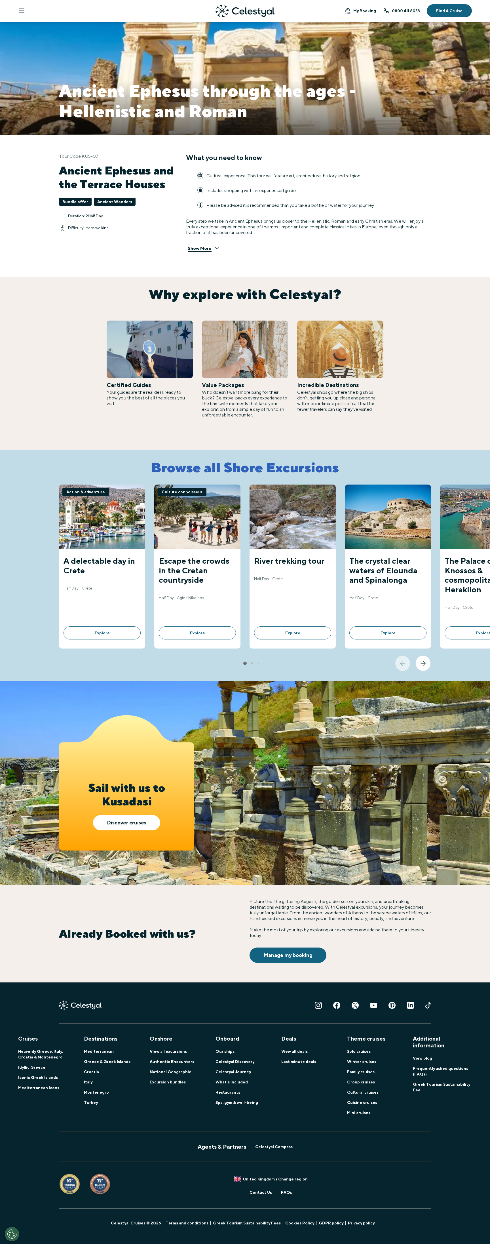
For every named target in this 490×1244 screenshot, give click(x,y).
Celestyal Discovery (235, 1061)
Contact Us (261, 1192)
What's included (232, 1082)
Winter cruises (361, 1061)
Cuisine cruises (362, 1102)
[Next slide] (423, 663)
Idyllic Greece (31, 1067)
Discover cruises (126, 823)
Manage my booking (287, 955)
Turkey (91, 1102)
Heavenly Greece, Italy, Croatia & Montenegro (40, 1054)
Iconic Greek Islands (38, 1077)
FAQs (286, 1192)
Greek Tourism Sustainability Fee (441, 1087)
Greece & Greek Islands (107, 1061)
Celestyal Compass (274, 1146)
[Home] (245, 11)
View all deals (294, 1051)
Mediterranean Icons (38, 1087)
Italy (88, 1082)
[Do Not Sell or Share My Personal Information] (12, 1234)
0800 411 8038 (406, 11)
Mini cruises (358, 1112)
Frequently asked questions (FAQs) (440, 1071)
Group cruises (361, 1082)
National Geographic (170, 1072)
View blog (422, 1058)
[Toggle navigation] (21, 11)
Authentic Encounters (172, 1061)
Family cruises (361, 1072)
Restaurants (228, 1092)
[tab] (245, 663)
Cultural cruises (363, 1092)
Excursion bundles (168, 1082)
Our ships (225, 1051)
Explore (102, 633)
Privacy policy (361, 1223)
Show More (200, 248)
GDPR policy (331, 1223)
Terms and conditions (187, 1223)
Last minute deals (298, 1061)
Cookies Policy (299, 1223)
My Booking (364, 11)
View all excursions (168, 1051)
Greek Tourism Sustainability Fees (247, 1223)
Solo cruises (359, 1051)
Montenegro (96, 1092)
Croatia (91, 1072)
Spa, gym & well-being (237, 1102)
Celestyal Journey (233, 1072)
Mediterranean (99, 1051)
